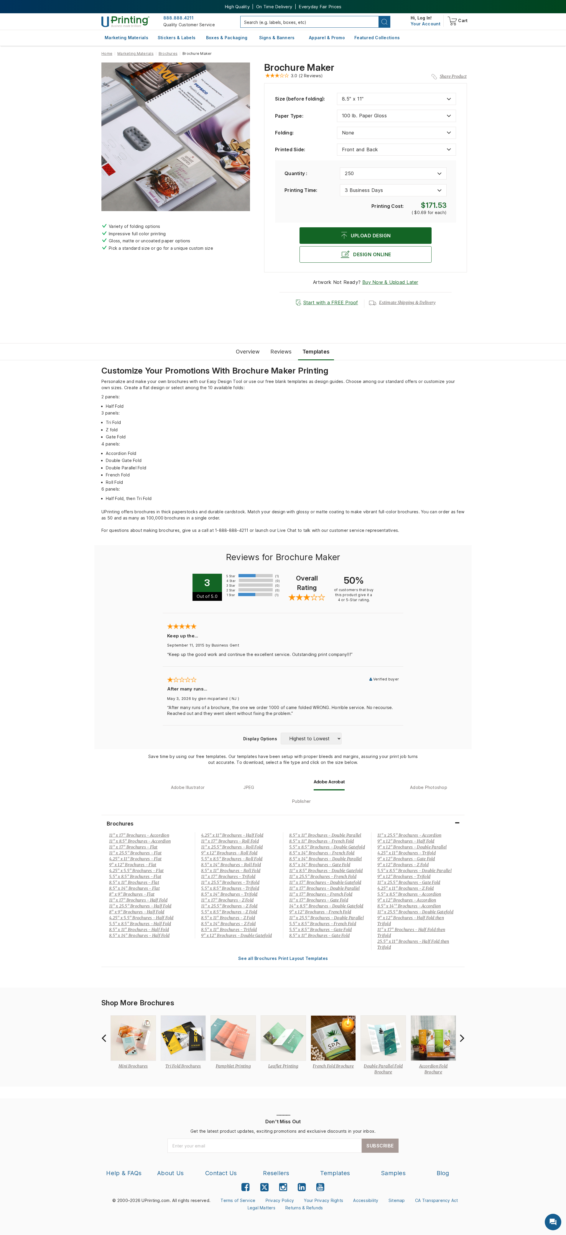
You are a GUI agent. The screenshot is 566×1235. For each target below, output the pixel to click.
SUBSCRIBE (380, 1146)
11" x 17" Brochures (139, 835)
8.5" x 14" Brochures (134, 888)
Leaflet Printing (283, 1066)
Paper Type (289, 116)
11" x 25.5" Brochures (135, 853)
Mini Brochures (133, 1066)
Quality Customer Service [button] (189, 24)
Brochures (168, 53)
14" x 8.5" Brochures (326, 906)
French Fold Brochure (333, 1066)
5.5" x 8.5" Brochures (135, 876)
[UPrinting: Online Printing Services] (125, 21)
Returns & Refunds (304, 1207)
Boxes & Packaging (226, 37)
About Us (170, 1173)
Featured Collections (377, 37)
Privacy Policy (280, 1200)
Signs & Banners (277, 37)
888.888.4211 (178, 17)
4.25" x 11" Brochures (135, 858)
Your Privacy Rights (323, 1200)
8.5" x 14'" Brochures (409, 906)
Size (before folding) (300, 99)
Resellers (276, 1173)
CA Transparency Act (436, 1200)
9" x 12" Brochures (132, 864)
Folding (284, 133)
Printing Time (300, 190)
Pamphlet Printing (233, 1066)
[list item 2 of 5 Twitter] (264, 1188)
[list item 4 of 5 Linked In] (302, 1187)
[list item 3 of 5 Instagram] (283, 1187)
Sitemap (397, 1200)
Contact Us (221, 1173)
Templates (335, 1173)
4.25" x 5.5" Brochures (136, 870)
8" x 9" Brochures (131, 894)
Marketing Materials (126, 37)
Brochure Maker (299, 67)
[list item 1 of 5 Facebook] (245, 1187)
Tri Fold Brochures (183, 1066)
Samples (393, 1173)
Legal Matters (261, 1207)
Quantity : (295, 173)
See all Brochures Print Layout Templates (283, 958)
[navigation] (425, 24)
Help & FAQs (124, 1173)
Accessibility (365, 1200)
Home (106, 53)
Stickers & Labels (176, 37)
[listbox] (396, 99)
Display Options (260, 738)
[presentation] (103, 1038)
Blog (443, 1173)
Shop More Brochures (137, 1003)
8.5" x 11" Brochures (134, 882)
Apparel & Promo (327, 37)
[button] (385, 22)
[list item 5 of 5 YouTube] (320, 1187)
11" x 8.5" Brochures (140, 841)
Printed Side (290, 149)
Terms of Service (238, 1200)
